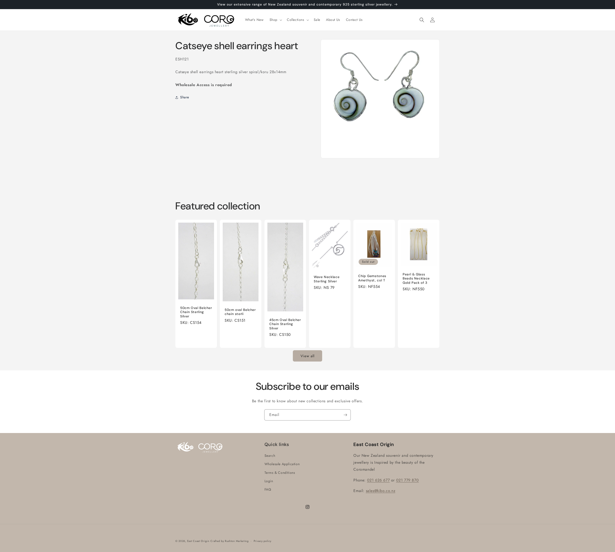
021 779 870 (407, 480)
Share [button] (184, 97)
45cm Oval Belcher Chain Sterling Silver (285, 324)
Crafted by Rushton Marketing (229, 541)
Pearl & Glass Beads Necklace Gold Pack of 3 (416, 278)
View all (307, 356)
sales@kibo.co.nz (380, 491)
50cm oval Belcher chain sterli (240, 312)
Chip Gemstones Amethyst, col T (372, 278)
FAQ (267, 489)
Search (269, 455)
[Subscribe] (345, 415)
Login (268, 481)
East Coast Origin (198, 541)
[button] (275, 20)
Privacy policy (262, 541)
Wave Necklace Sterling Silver (326, 279)
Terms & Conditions (279, 472)
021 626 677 (378, 480)
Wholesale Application (282, 464)
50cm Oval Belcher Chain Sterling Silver (196, 312)
